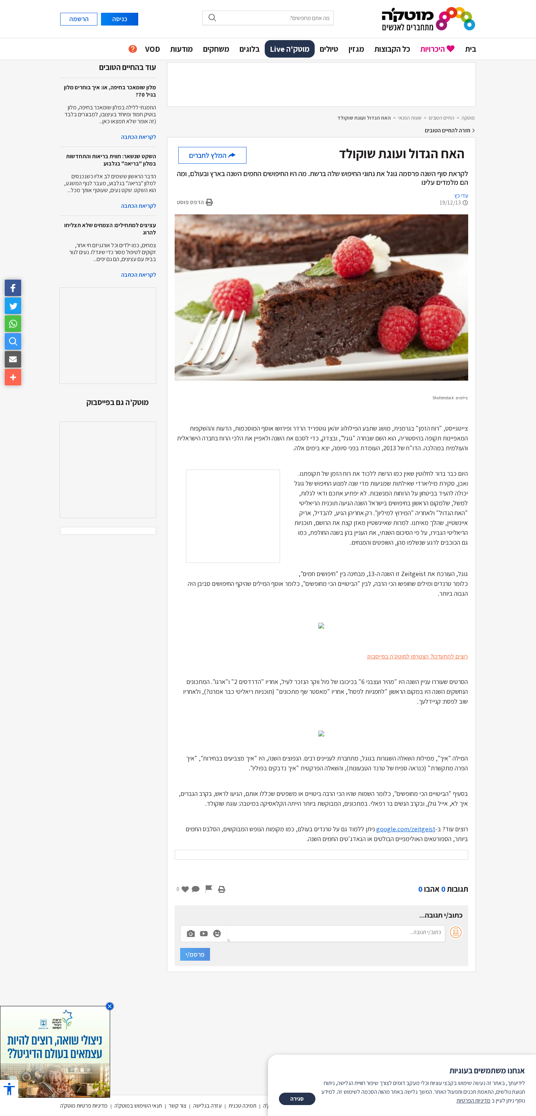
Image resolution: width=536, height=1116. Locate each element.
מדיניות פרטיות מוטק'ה (84, 1105)
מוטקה (468, 117)
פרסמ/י (195, 954)
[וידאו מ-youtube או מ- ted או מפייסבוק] (203, 933)
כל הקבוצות (392, 49)
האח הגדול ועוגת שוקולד (364, 117)
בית (470, 49)
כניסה (119, 19)
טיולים (329, 49)
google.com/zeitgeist (405, 829)
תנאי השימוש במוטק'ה (138, 1105)
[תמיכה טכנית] (132, 49)
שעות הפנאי (410, 117)
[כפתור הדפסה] (221, 889)
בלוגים (250, 49)
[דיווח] (208, 889)
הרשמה (79, 19)
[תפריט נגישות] (9, 1089)
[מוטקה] (428, 18)
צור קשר (177, 1105)
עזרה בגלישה (207, 1105)
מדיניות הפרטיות (473, 1100)
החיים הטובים (441, 117)
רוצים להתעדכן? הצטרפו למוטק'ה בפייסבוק (417, 656)
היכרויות (432, 49)
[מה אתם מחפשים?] (13, 341)
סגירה (297, 1099)
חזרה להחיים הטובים (448, 130)
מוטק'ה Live (290, 49)
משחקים (216, 49)
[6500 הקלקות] (55, 1051)
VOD (152, 49)
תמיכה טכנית (242, 1105)
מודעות (181, 49)
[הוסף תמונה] (190, 932)
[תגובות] (195, 889)
